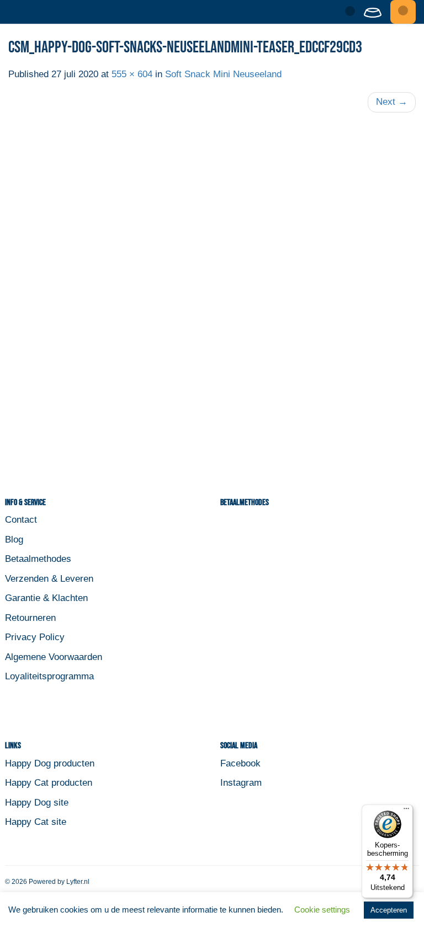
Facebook (240, 763)
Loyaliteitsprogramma (49, 676)
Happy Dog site (36, 802)
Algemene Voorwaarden (53, 657)
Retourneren (30, 618)
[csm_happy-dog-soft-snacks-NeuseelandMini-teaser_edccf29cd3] (212, 290)
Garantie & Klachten (46, 598)
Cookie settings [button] (322, 909)
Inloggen (348, 11)
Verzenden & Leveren (49, 578)
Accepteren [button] (388, 910)
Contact (21, 519)
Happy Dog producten (49, 763)
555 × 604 (132, 74)
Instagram (241, 782)
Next (391, 101)
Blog (14, 539)
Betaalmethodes (38, 559)
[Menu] (403, 12)
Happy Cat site (35, 822)
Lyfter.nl (77, 882)
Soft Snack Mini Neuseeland (223, 74)
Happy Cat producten (48, 782)
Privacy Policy (35, 637)
